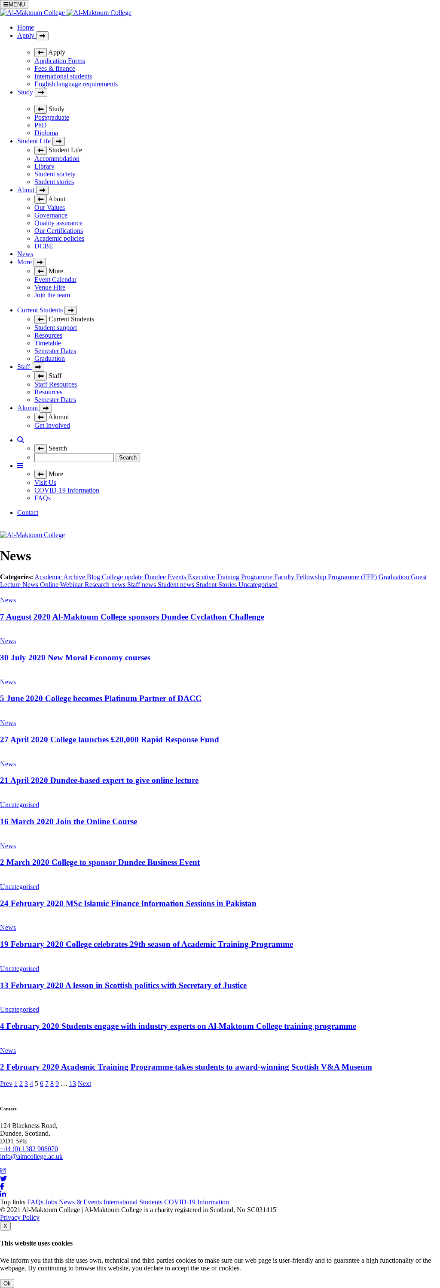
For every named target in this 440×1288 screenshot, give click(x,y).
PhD (40, 125)
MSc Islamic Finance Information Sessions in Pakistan (128, 903)
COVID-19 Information (66, 490)
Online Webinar (62, 584)
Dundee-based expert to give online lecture (99, 780)
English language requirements (76, 84)
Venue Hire (49, 287)
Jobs (51, 1202)
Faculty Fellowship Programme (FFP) (326, 577)
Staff (24, 366)
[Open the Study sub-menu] (41, 92)
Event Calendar (55, 279)
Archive (75, 577)
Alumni (28, 407)
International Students (133, 1202)
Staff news (142, 584)
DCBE (43, 246)
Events (178, 577)
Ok (7, 1283)
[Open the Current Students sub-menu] (70, 310)
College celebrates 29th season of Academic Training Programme (146, 944)
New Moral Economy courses (75, 657)
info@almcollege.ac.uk (31, 1156)
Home (25, 27)
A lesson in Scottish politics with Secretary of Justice (123, 985)
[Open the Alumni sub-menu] (46, 408)
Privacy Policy (20, 1217)
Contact (27, 512)
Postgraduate (51, 117)
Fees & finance (54, 68)
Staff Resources (55, 384)
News (25, 253)
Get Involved (52, 425)
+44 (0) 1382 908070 (29, 1148)
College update (123, 577)
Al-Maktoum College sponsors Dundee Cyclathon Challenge (132, 616)
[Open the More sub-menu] (40, 262)
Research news (106, 584)
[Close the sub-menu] (40, 52)
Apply (26, 35)
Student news (177, 584)
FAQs (42, 498)
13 (72, 1083)
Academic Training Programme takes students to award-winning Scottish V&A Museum (186, 1066)
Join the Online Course (68, 821)
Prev (6, 1083)
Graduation (49, 358)
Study (26, 92)
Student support (55, 327)
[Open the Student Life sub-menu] (58, 141)
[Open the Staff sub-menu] (38, 367)
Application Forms (59, 60)
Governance (50, 215)
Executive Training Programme (231, 577)
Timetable (47, 343)
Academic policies (59, 238)
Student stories (54, 181)
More (25, 262)
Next (84, 1083)
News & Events (80, 1202)
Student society (55, 174)
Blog (94, 577)
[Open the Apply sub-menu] (42, 35)
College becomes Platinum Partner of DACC (101, 698)
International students (63, 76)
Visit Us (45, 482)
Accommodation (56, 158)
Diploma (46, 132)
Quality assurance (58, 223)
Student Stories (217, 584)
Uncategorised (258, 584)
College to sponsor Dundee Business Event (100, 862)
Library (44, 166)
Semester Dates (55, 350)
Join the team (52, 295)
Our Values (49, 207)
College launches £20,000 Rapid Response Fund (109, 739)
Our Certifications (58, 230)
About (26, 190)
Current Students (40, 310)
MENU (17, 4)
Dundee (156, 577)
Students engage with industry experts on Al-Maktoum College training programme (178, 1026)
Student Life (34, 141)
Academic (48, 577)
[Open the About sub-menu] (42, 190)
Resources (48, 335)
